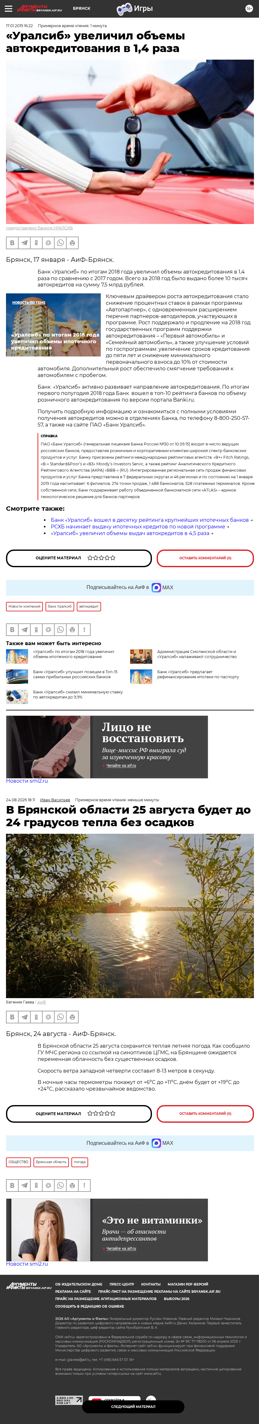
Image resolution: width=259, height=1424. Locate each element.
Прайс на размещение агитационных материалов (106, 1299)
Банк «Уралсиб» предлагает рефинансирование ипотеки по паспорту (198, 674)
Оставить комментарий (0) (205, 558)
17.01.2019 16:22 (19, 25)
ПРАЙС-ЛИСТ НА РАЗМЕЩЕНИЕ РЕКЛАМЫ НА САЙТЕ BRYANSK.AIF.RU (159, 1292)
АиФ (41, 1002)
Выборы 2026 (176, 1299)
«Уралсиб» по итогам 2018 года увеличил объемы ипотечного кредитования (73, 654)
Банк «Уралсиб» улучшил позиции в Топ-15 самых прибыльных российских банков (75, 674)
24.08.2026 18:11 (20, 799)
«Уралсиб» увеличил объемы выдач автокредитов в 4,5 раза (130, 533)
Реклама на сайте (73, 1292)
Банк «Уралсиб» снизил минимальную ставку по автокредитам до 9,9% (78, 694)
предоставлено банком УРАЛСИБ (39, 228)
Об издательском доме (78, 1284)
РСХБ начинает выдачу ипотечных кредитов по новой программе (138, 527)
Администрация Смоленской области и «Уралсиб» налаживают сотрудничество (197, 654)
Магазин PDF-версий (188, 1284)
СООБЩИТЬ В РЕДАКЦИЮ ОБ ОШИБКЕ (89, 1306)
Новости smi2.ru (27, 781)
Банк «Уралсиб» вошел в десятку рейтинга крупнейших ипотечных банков (150, 520)
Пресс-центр (122, 1284)
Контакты (150, 1284)
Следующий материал (133, 1407)
